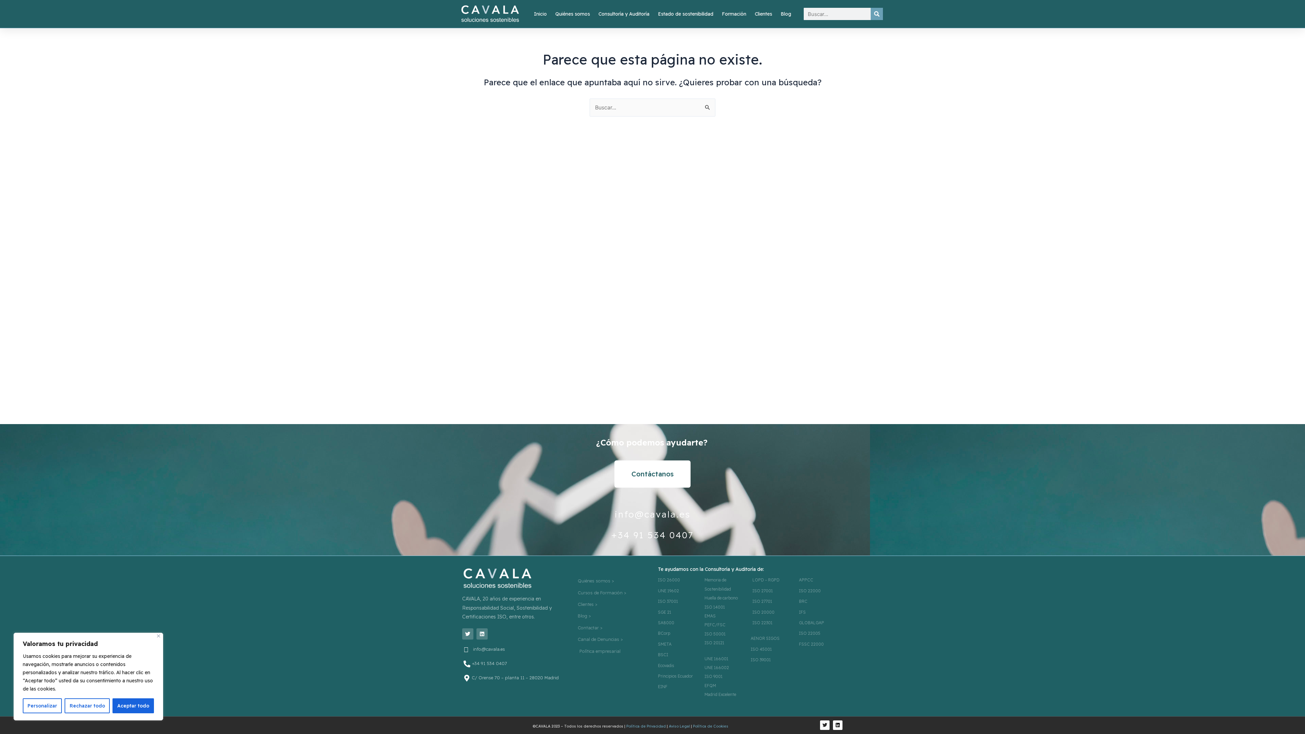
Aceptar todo (133, 706)
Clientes (763, 14)
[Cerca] (158, 635)
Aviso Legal (679, 726)
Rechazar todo (87, 706)
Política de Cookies (710, 726)
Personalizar (42, 706)
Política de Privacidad (646, 726)
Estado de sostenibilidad (685, 14)
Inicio (540, 14)
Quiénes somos (572, 14)
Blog (786, 14)
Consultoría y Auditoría (623, 14)
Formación (734, 14)
